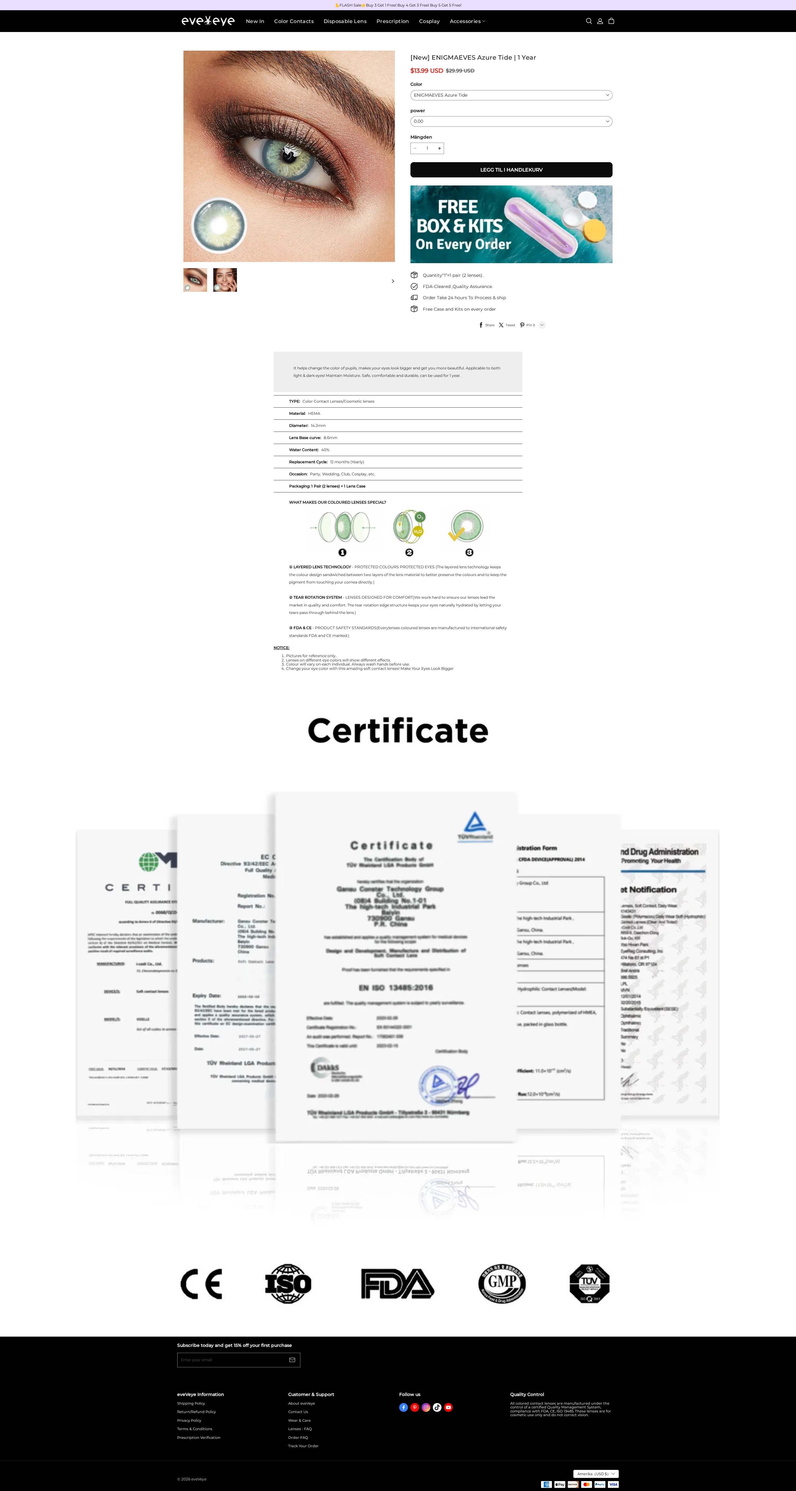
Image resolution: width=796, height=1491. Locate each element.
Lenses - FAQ (300, 1429)
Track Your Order (303, 1446)
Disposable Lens (345, 21)
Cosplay (429, 21)
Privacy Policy (189, 1421)
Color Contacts (294, 21)
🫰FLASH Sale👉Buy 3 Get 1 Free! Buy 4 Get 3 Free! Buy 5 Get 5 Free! (398, 5)
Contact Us (298, 1412)
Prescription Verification (198, 1438)
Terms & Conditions (194, 1429)
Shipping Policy (191, 1404)
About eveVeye (301, 1404)
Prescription (393, 21)
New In (255, 21)
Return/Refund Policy (196, 1412)
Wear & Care (299, 1421)
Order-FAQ (298, 1438)
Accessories (465, 21)
